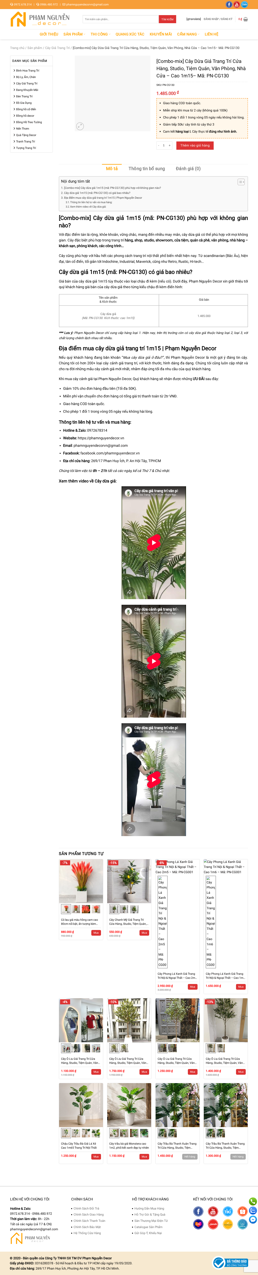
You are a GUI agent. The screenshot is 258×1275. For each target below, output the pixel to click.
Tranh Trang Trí (25, 141)
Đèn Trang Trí (24, 96)
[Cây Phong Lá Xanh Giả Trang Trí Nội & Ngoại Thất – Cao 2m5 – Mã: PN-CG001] (178, 867)
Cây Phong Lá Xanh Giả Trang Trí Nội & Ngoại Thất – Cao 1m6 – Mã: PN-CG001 (225, 976)
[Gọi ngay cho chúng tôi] (253, 1201)
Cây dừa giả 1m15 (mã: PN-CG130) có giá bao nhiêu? (97, 193)
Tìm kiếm (167, 19)
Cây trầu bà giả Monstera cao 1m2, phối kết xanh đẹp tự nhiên (129, 1145)
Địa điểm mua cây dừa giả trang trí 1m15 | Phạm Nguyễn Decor (103, 198)
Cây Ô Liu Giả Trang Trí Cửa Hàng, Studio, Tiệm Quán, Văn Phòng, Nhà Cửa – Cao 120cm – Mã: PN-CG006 (80, 1061)
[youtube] (236, 4)
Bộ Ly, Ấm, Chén (26, 77)
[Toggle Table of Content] (239, 182)
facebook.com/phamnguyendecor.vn (110, 453)
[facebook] (229, 4)
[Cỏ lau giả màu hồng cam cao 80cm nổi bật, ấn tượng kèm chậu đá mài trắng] (81, 881)
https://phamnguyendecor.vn (101, 438)
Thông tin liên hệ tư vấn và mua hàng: (91, 202)
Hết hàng (189, 1156)
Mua (96, 932)
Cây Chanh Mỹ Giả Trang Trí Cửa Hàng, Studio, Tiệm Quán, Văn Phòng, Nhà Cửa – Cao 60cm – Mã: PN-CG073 (128, 922)
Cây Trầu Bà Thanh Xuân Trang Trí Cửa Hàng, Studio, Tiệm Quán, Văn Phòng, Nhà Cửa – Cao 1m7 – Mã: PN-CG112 (177, 1146)
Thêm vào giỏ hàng (195, 145)
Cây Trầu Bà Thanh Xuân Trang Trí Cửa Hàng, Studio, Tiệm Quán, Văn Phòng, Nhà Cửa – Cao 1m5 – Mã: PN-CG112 (225, 1146)
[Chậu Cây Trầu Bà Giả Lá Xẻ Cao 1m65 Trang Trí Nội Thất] (81, 1105)
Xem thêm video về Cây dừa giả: (88, 206)
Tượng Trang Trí (26, 148)
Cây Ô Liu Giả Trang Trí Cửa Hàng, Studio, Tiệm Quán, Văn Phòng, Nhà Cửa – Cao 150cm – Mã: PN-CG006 (128, 1061)
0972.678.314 (23, 4)
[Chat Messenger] (253, 1220)
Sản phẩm (73, 34)
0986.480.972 (49, 4)
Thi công (99, 34)
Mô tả (112, 168)
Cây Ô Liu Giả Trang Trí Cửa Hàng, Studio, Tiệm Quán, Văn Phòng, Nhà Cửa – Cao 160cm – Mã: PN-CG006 (177, 1061)
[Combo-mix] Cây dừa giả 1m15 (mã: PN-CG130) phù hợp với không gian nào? (112, 188)
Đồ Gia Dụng (24, 102)
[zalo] (244, 4)
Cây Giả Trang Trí (57, 48)
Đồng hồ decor (25, 115)
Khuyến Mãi (161, 34)
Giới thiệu (49, 34)
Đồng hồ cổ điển (26, 109)
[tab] (112, 168)
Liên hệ (211, 34)
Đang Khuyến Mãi (27, 89)
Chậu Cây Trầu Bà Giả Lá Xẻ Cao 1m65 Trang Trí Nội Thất (79, 1145)
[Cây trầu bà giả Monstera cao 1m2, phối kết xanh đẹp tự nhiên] (129, 1105)
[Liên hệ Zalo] (253, 1210)
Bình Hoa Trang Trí (27, 70)
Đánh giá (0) (188, 168)
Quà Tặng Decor (26, 135)
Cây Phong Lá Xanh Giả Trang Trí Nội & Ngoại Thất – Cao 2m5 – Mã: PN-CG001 (177, 976)
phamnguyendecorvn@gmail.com (87, 4)
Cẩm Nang (187, 34)
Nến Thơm (22, 128)
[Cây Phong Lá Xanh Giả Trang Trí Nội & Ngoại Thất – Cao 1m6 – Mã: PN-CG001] (226, 867)
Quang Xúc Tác (130, 34)
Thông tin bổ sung (147, 168)
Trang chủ (17, 48)
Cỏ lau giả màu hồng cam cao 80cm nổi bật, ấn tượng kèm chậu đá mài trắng (79, 922)
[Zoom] (80, 126)
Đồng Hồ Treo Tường (29, 122)
